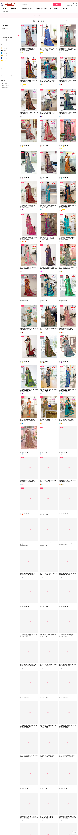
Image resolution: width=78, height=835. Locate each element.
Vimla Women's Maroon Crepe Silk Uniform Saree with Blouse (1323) (27, 49)
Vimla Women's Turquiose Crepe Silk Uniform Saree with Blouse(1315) (48, 299)
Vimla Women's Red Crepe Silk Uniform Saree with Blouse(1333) (48, 726)
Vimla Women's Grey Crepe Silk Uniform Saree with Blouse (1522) (48, 390)
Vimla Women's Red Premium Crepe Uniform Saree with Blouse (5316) (47, 756)
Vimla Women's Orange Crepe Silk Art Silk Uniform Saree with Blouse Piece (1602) (48, 543)
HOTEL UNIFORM (54, 8)
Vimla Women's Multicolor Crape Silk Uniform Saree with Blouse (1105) (28, 299)
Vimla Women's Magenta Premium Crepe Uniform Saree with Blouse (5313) (28, 787)
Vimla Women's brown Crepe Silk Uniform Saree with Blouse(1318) (66, 329)
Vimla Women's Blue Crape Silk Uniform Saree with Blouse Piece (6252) (48, 49)
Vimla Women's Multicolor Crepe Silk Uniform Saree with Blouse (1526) (67, 543)
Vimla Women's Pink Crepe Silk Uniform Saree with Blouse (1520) (48, 665)
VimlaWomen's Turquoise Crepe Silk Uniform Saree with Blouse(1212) (67, 238)
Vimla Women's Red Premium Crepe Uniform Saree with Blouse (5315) (27, 511)
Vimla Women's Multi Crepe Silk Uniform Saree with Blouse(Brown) (48, 696)
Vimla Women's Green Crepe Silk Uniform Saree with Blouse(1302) (29, 756)
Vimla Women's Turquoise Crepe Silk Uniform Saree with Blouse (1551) (67, 359)
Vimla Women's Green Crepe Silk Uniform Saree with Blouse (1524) (68, 299)
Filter (4, 40)
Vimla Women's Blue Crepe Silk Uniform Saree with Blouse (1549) (67, 604)
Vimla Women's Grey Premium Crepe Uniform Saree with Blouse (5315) (67, 756)
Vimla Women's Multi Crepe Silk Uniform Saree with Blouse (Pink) (68, 143)
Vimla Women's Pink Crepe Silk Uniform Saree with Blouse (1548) (28, 635)
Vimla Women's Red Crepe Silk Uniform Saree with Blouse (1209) (28, 81)
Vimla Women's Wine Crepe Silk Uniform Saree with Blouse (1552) (48, 175)
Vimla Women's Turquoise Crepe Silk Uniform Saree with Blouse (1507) (48, 206)
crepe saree (6, 68)
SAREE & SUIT (13, 8)
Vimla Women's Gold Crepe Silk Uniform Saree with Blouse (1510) (48, 420)
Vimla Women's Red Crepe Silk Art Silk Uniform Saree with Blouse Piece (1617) (28, 359)
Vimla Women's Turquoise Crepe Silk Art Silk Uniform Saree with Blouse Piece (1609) (29, 543)
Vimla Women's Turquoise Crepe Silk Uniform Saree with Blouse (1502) (67, 420)
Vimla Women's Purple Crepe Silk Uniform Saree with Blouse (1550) (47, 604)
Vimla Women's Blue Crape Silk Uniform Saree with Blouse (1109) (48, 451)
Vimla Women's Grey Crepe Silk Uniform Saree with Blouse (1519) (68, 665)
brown (5, 55)
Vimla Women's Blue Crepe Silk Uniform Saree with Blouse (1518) (67, 390)
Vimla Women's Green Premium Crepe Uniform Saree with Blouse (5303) (67, 787)
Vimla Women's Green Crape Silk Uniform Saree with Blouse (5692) (66, 696)
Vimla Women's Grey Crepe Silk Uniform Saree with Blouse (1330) (29, 175)
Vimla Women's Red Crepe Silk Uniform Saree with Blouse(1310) (48, 481)
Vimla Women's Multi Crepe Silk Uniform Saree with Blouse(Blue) (29, 696)
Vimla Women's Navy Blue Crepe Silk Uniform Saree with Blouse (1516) (47, 113)
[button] (43, 52)
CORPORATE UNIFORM (26, 8)
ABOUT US (5, 11)
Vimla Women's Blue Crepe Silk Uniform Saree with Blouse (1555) (48, 574)
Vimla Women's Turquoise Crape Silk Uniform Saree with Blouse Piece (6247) (67, 49)
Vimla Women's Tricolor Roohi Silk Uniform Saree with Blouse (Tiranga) (28, 665)
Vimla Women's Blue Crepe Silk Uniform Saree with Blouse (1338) (67, 113)
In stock (5, 28)
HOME (4, 8)
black (4, 50)
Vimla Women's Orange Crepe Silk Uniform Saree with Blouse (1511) (27, 420)
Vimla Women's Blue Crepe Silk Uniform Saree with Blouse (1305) (67, 81)
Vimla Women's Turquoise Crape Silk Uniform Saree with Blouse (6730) (28, 481)
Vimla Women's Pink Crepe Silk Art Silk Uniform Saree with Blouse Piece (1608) (28, 238)
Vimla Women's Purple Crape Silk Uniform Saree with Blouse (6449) (47, 238)
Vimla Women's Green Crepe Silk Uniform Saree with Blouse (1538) (49, 359)
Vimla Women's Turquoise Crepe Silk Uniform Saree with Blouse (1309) (48, 81)
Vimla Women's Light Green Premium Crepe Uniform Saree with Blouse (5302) (29, 817)
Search (57, 4)
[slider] (19, 36)
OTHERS (65, 8)
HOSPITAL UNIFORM (41, 8)
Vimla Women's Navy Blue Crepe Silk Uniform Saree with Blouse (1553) (28, 604)
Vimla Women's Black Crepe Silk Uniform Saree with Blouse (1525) (29, 113)
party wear (5, 85)
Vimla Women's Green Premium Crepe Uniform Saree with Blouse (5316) (48, 817)
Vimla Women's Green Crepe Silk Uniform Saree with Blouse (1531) (29, 390)
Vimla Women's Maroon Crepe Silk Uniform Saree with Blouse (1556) (27, 574)
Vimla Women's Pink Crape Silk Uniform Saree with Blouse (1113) (28, 726)
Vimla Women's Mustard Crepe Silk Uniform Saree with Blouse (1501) (66, 175)
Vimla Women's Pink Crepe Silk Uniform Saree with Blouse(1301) (67, 481)
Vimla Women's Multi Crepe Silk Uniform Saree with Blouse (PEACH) (48, 143)
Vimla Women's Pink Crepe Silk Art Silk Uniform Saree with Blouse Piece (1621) (67, 511)
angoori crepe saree (8, 76)
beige (5, 48)
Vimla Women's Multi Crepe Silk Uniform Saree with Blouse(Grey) (68, 268)
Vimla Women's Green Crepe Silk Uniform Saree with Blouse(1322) (49, 329)
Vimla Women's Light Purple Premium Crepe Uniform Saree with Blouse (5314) (48, 268)
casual (5, 83)
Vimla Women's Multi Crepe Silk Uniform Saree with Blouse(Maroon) (29, 451)
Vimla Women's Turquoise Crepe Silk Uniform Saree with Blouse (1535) (48, 635)
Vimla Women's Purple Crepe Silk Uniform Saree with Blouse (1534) (66, 635)
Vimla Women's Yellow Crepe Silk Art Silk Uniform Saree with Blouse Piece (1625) (48, 511)
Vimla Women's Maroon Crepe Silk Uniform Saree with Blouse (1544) (27, 206)
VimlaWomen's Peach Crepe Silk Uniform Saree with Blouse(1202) (29, 268)
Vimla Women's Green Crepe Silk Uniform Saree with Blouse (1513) (29, 329)
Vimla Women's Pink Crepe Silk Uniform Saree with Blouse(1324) (67, 726)
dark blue (5, 58)
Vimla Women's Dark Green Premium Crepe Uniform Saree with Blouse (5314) (68, 817)
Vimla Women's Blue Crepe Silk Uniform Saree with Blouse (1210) (67, 206)
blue (5, 53)
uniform (5, 87)
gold (4, 60)
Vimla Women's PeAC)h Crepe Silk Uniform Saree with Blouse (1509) (27, 143)
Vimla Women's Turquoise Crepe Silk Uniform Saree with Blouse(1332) (67, 451)
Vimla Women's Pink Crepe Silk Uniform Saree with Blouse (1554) (67, 574)
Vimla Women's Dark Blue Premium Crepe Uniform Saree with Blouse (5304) (48, 787)
